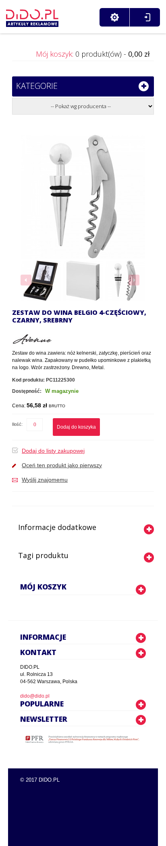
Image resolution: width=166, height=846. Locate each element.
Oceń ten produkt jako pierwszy (62, 465)
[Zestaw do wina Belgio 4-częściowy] (41, 281)
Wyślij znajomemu (45, 479)
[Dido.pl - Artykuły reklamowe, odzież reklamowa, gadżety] (32, 16)
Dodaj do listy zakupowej (53, 451)
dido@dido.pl (35, 696)
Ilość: (17, 424)
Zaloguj (147, 17)
